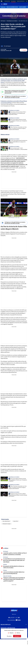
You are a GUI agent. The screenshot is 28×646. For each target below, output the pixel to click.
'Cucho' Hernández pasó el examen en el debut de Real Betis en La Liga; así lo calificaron (18, 141)
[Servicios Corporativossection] (26, 627)
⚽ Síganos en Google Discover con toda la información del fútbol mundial (15, 97)
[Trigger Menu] (2, 4)
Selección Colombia (7, 576)
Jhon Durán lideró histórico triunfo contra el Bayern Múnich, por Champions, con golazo (18, 120)
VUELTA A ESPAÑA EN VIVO (12, 7)
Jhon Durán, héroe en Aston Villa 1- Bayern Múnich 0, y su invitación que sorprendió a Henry (17, 113)
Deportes (12, 632)
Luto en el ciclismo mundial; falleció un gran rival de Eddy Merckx (13, 572)
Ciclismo (5, 564)
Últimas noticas (7, 1)
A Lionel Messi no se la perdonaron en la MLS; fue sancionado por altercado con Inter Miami (14, 560)
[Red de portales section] (26, 624)
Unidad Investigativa (21, 1)
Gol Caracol (13, 1)
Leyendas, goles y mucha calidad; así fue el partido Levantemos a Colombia (15, 553)
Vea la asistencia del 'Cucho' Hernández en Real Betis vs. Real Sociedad (18, 148)
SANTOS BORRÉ (22, 7)
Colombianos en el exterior (12, 20)
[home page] (1, 1)
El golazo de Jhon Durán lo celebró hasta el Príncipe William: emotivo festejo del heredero (18, 495)
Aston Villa (15, 521)
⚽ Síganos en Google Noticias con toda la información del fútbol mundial (15, 223)
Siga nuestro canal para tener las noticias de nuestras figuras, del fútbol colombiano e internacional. (15, 92)
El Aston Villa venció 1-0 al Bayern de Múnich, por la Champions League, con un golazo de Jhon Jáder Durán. (14, 80)
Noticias (18, 632)
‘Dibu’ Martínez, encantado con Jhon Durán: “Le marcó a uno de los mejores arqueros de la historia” (18, 128)
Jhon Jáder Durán (6, 521)
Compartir (24, 50)
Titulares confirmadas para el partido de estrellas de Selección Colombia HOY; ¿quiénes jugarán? (14, 579)
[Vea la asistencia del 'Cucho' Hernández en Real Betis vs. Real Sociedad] (4, 148)
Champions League (6, 523)
